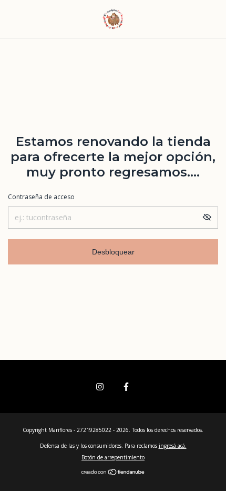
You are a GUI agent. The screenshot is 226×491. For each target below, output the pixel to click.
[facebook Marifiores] (126, 386)
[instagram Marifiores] (100, 386)
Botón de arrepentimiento (113, 457)
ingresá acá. (173, 445)
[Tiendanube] (113, 473)
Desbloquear (113, 252)
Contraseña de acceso (41, 196)
